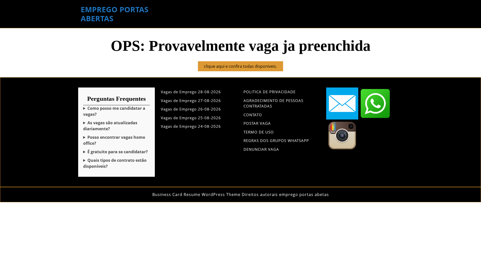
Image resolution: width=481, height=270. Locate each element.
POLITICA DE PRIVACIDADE (270, 91)
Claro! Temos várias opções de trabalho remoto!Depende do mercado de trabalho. (114, 140)
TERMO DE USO (259, 132)
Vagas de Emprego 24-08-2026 (191, 126)
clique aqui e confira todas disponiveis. (243, 67)
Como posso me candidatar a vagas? (114, 111)
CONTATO (253, 114)
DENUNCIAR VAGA (261, 149)
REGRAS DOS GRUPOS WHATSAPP (276, 140)
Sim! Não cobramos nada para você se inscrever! (115, 152)
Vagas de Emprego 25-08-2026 (191, 117)
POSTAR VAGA (257, 123)
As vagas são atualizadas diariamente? (110, 126)
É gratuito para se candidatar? (117, 151)
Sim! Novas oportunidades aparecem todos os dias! (115, 126)
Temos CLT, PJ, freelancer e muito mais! (115, 163)
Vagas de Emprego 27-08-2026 (191, 100)
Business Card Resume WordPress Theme (196, 194)
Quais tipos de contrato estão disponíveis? (115, 163)
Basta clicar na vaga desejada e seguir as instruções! (115, 111)
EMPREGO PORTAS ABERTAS (115, 14)
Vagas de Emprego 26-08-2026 (191, 109)
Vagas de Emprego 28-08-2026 (191, 91)
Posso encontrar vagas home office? (114, 140)
